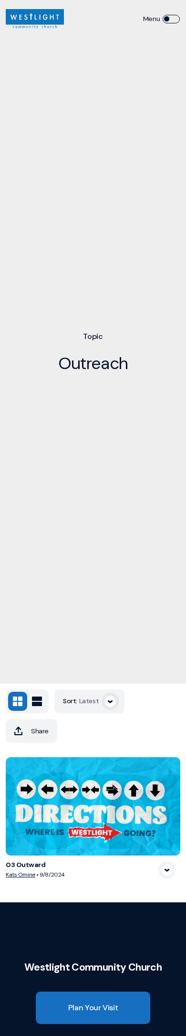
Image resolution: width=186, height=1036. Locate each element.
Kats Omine (20, 874)
